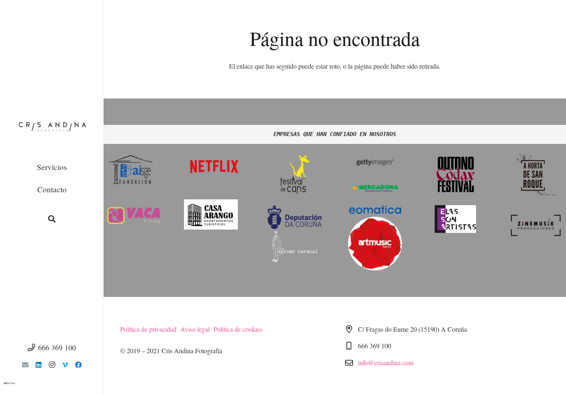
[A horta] (536, 174)
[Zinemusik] (536, 225)
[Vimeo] (65, 364)
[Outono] (455, 174)
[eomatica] (375, 211)
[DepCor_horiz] (294, 217)
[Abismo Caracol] (294, 247)
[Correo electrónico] (25, 364)
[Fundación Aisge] (134, 170)
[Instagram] (51, 364)
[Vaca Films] (134, 215)
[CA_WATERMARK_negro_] (52, 128)
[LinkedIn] (38, 364)
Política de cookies (237, 329)
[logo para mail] (455, 219)
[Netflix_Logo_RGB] (214, 166)
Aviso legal (196, 329)
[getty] (52, 383)
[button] (52, 219)
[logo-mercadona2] (375, 187)
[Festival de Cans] (294, 174)
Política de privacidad (150, 329)
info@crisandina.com (386, 362)
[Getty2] (375, 162)
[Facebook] (78, 364)
